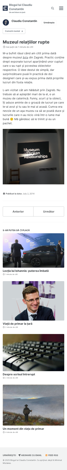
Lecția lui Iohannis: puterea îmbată (26, 270)
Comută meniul (12, 31)
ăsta (25, 57)
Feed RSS (53, 455)
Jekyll (50, 460)
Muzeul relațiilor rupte (26, 42)
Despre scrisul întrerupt (19, 374)
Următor (48, 211)
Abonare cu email (31, 455)
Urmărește (49, 22)
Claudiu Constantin (24, 21)
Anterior (18, 211)
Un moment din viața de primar (23, 428)
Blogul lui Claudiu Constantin (20, 8)
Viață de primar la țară (17, 323)
